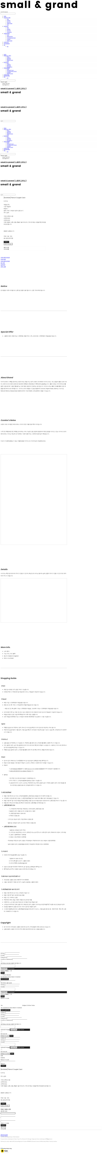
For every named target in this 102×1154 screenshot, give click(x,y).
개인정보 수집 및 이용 (7, 963)
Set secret (4, 1034)
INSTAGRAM (7, 43)
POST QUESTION (5, 1010)
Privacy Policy (4, 1135)
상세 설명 (3, 259)
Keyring (9, 22)
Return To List (5, 1036)
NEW (5, 16)
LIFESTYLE (6, 42)
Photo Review (7, 975)
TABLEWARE (7, 33)
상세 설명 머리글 (5, 257)
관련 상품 (3, 267)
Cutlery (8, 39)
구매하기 (3, 1066)
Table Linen (9, 23)
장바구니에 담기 (5, 1105)
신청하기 (3, 1125)
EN (4, 45)
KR (7, 46)
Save (11, 1036)
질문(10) (3, 265)
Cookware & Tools (11, 38)
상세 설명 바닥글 (5, 261)
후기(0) (3, 263)
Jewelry (8, 20)
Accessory (9, 32)
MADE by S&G (7, 17)
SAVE (2, 973)
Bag (8, 19)
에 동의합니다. (11, 963)
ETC (8, 25)
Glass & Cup (10, 36)
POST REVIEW (4, 979)
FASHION (6, 26)
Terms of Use (4, 1134)
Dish (8, 35)
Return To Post (5, 1053)
